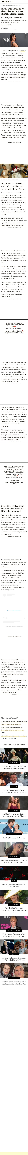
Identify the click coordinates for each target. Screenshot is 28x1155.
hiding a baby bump (7, 72)
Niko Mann (5, 28)
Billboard (4, 564)
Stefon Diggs (5, 107)
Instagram (19, 517)
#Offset (12, 474)
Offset (9, 123)
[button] (26, 2)
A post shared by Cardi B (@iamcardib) (14, 626)
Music (14, 5)
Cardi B (19, 5)
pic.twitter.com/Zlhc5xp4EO (14, 328)
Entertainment (8, 5)
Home (2, 5)
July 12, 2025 (20, 333)
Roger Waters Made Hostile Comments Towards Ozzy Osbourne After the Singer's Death (12, 730)
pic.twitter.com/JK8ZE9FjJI (14, 477)
